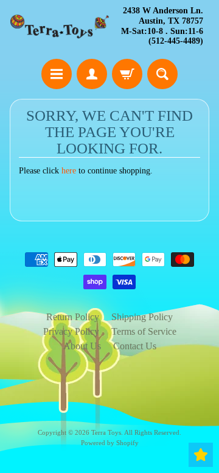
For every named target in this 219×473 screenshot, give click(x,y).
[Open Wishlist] (201, 455)
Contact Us (134, 346)
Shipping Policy (142, 317)
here (68, 170)
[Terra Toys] (59, 26)
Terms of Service (143, 331)
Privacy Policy (71, 331)
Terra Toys (106, 432)
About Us (82, 346)
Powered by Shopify (110, 442)
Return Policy (72, 317)
